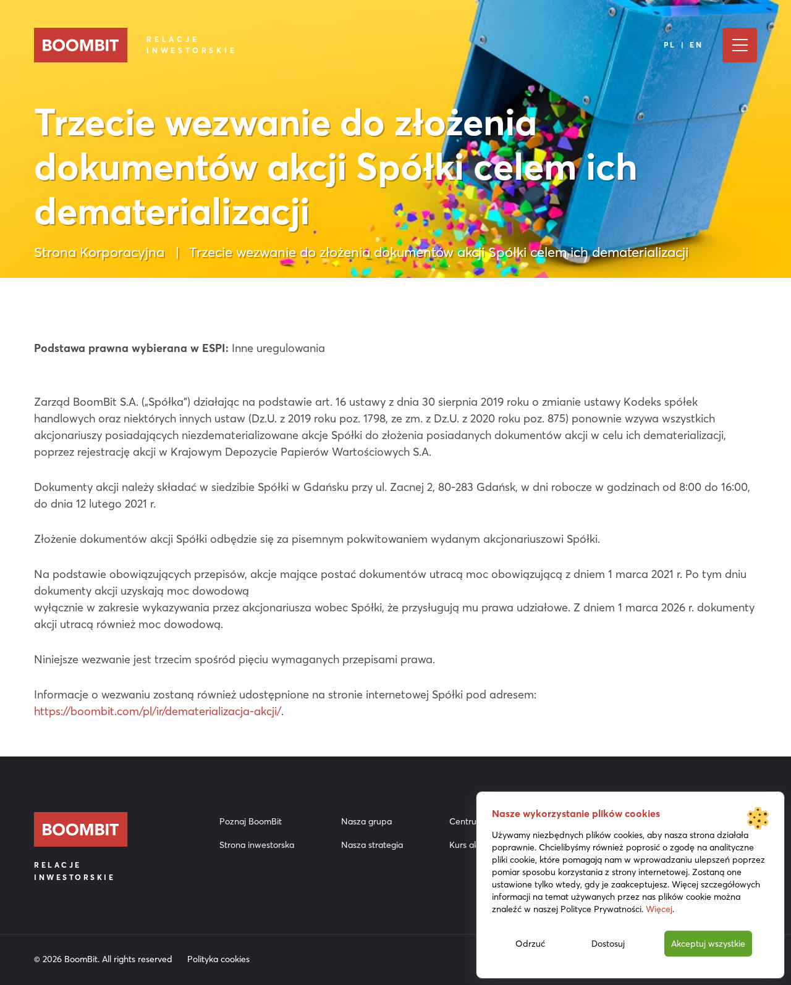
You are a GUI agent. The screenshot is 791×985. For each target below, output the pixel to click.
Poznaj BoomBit (250, 821)
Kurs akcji (467, 844)
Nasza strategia (372, 844)
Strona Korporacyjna (99, 252)
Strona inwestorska (256, 844)
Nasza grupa (366, 821)
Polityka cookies (218, 959)
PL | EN (684, 44)
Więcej (659, 909)
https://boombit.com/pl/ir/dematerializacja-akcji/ (157, 711)
